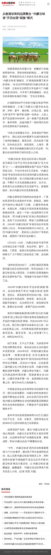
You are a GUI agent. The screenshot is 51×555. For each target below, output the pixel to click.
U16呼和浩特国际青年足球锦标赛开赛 (20, 528)
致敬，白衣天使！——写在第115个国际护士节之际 (26, 512)
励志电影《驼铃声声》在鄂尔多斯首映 (21, 533)
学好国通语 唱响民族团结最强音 (18, 497)
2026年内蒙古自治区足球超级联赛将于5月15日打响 (26, 544)
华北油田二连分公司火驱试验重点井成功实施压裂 (25, 502)
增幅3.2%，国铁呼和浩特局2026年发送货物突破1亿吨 (27, 507)
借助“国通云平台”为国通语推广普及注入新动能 (24, 523)
